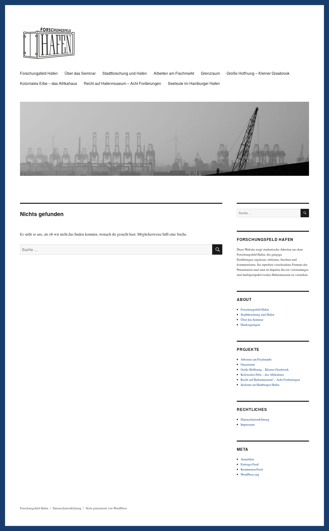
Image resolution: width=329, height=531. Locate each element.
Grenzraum (210, 73)
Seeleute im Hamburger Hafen (194, 83)
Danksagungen (250, 324)
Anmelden (247, 459)
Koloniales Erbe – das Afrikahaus (48, 83)
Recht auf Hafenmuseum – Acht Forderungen (122, 83)
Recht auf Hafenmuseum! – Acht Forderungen (270, 379)
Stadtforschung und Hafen (124, 73)
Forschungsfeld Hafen (39, 73)
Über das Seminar (80, 73)
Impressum (248, 424)
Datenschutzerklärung (255, 419)
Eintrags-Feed (250, 464)
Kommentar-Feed (252, 469)
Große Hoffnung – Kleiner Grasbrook (258, 73)
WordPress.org (250, 474)
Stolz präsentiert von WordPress (106, 508)
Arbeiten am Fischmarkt (174, 73)
